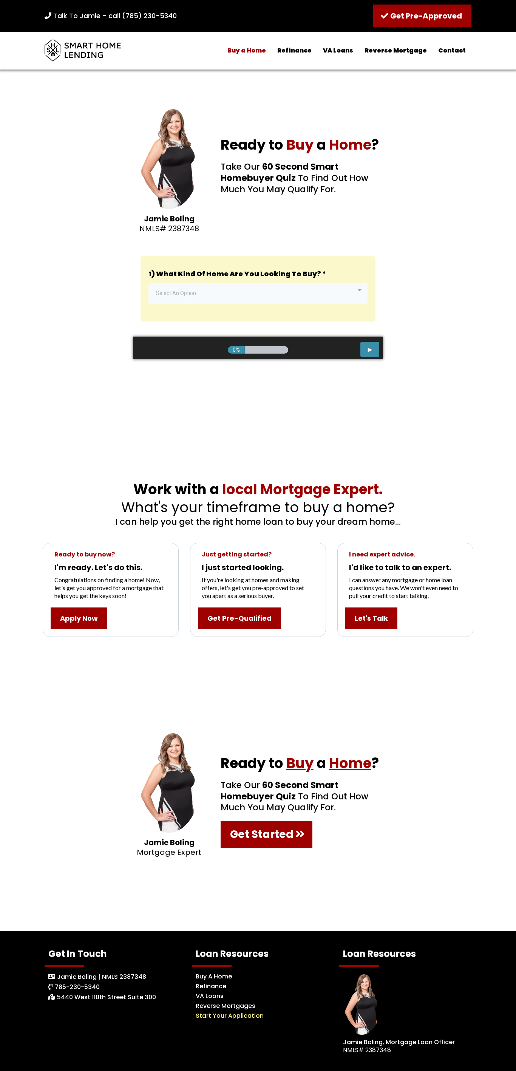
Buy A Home (214, 976)
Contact (452, 50)
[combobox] (258, 293)
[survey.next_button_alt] (369, 349)
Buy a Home (246, 50)
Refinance (294, 50)
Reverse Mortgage (396, 50)
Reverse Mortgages (225, 1005)
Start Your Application (230, 1015)
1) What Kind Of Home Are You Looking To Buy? (237, 273)
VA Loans (338, 50)
